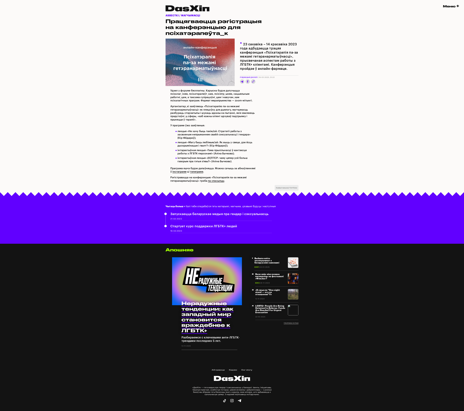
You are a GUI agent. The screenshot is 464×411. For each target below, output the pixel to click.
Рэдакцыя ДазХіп (248, 77)
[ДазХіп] (187, 13)
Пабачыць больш (291, 323)
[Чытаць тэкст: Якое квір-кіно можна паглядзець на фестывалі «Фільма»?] (293, 283)
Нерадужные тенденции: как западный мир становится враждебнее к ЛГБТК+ (207, 316)
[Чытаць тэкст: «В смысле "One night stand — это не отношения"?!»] (293, 299)
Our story (246, 370)
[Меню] (451, 6)
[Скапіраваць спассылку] (252, 82)
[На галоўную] (232, 384)
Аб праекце (218, 370)
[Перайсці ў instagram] (232, 401)
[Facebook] (248, 83)
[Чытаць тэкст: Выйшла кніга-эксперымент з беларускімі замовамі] (293, 267)
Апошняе (180, 249)
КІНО (257, 283)
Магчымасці (190, 15)
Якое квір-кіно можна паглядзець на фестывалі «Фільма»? (269, 276)
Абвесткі (172, 15)
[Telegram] (242, 83)
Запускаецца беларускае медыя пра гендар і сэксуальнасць (219, 214)
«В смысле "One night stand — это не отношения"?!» (267, 292)
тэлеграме (196, 171)
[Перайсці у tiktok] (224, 401)
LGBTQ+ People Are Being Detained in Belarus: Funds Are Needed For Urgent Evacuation (270, 309)
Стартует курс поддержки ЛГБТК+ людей (203, 226)
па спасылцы (216, 181)
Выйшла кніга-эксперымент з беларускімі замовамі (266, 260)
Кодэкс (233, 370)
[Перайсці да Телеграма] (239, 400)
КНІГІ (256, 267)
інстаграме (179, 171)
